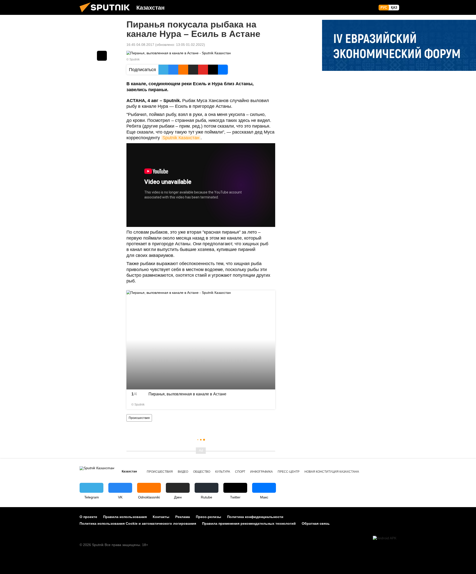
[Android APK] (384, 538)
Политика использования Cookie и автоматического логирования (138, 523)
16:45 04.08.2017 (140, 45)
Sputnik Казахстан (180, 137)
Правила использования (125, 517)
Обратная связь (316, 523)
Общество (201, 471)
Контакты (161, 517)
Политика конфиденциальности (255, 517)
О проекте (88, 517)
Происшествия (139, 418)
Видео (183, 471)
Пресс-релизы (208, 517)
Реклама (182, 517)
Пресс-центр (288, 471)
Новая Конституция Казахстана (331, 471)
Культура (222, 471)
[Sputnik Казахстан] (106, 14)
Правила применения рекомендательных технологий (249, 523)
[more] (268, 402)
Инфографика (261, 471)
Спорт (240, 471)
